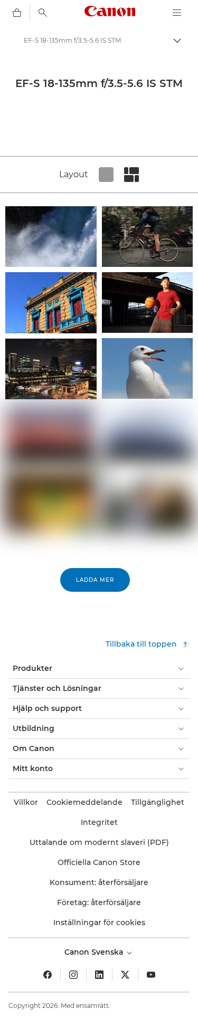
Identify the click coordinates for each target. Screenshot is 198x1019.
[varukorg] (16, 12)
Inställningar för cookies (99, 922)
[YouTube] (151, 974)
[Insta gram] (73, 974)
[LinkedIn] (99, 974)
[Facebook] (47, 974)
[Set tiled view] (106, 174)
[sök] (42, 12)
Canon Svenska (94, 952)
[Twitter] (125, 974)
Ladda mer (95, 579)
